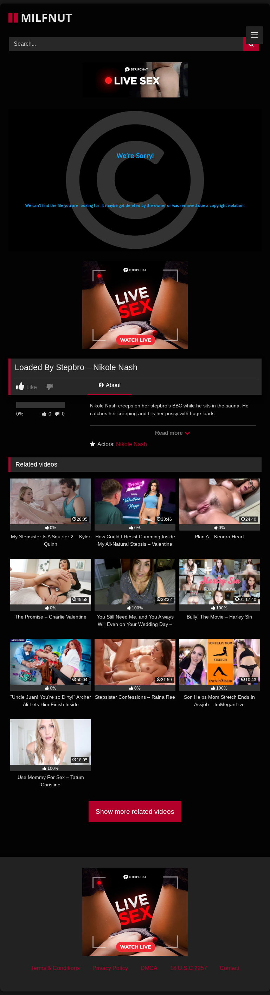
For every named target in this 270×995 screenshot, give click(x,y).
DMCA (149, 968)
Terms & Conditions (55, 968)
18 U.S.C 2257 (188, 968)
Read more (169, 433)
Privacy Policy (110, 968)
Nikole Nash (131, 444)
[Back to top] (248, 974)
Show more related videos (135, 811)
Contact (229, 968)
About (113, 385)
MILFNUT (45, 17)
